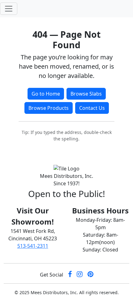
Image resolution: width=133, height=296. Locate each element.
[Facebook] (70, 274)
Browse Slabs (86, 93)
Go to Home (46, 93)
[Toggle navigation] (8, 8)
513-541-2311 (32, 245)
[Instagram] (80, 274)
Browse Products (48, 108)
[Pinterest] (90, 274)
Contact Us (92, 108)
